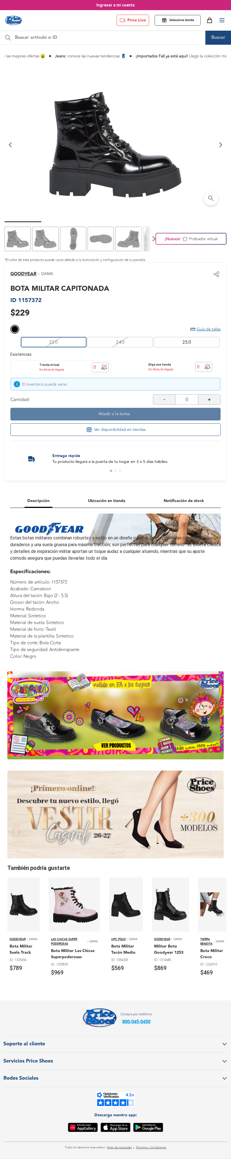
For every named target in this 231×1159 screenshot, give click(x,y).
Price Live (136, 20)
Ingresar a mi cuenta (115, 5)
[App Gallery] (83, 1128)
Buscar (218, 37)
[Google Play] (148, 1128)
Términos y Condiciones (151, 1147)
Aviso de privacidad (119, 1147)
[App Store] (115, 1128)
